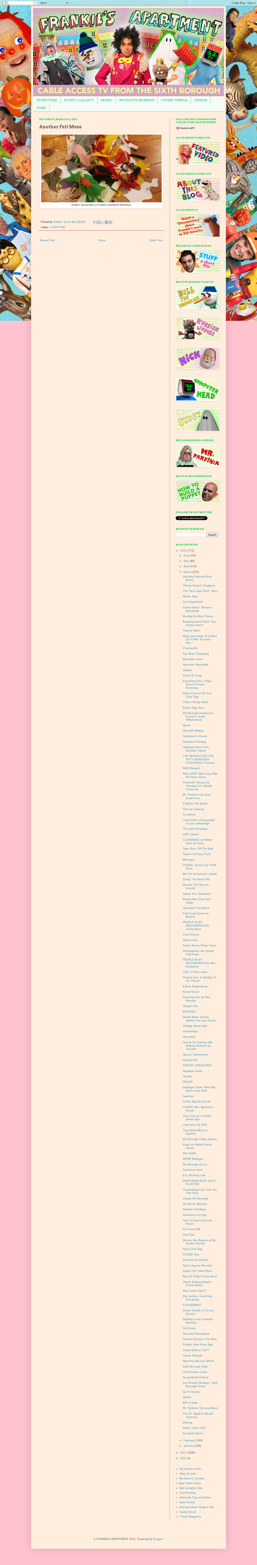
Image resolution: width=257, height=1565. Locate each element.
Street (186, 725)
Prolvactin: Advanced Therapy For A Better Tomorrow (197, 786)
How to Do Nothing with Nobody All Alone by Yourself (197, 1046)
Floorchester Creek (195, 1372)
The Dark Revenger (195, 828)
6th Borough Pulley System (200, 1139)
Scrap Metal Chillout (195, 1377)
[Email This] (95, 222)
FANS (41, 108)
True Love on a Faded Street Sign (197, 1117)
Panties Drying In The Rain (200, 1339)
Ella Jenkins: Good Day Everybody (197, 1298)
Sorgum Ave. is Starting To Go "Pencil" (199, 979)
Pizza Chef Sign (193, 1249)
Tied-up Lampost (193, 809)
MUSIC (106, 100)
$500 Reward (191, 768)
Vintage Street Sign (195, 1025)
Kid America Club (190, 1468)
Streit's (187, 1397)
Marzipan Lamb (193, 659)
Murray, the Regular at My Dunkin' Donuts (199, 1242)
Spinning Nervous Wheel (198, 1360)
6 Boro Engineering (195, 986)
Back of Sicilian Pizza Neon (200, 1276)
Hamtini (187, 1076)
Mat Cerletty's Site (190, 1488)
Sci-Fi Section (191, 1391)
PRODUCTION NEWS (136, 100)
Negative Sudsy (193, 1071)
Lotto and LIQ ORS (195, 1124)
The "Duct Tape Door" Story (200, 591)
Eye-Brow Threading (196, 653)
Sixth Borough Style (195, 1366)
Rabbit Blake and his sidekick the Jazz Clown (199, 1018)
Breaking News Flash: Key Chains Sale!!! (199, 623)
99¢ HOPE (189, 1153)
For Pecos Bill (191, 1229)
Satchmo (188, 1096)
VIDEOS (200, 100)
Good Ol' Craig (192, 675)
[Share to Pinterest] (110, 222)
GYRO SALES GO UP (196, 1101)
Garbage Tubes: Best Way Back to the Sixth (199, 1089)
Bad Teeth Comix (190, 1483)
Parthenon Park (193, 1169)
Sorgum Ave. (191, 1006)
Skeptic (187, 670)
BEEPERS (189, 1011)
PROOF (188, 1081)
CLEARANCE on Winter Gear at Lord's (198, 841)
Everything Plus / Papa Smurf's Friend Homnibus (197, 684)
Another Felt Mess (194, 1209)
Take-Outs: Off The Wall (198, 848)
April (187, 566)
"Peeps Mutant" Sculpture (199, 585)
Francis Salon (191, 630)
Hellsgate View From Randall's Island (196, 749)
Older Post (156, 240)
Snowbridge (190, 1031)
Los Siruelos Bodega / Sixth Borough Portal (200, 1384)
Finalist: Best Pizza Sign (198, 1344)
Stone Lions (190, 940)
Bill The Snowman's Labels (200, 873)
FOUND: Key (191, 1254)
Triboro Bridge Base (195, 702)
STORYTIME (46, 100)
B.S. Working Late (194, 1175)
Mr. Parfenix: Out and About (200, 1408)
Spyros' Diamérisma (195, 1054)
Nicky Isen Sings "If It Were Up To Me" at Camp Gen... (200, 639)
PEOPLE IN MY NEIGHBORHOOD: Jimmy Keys (196, 926)
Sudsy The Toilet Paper (197, 1270)
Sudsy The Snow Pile (196, 879)
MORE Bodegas (193, 1158)
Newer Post (47, 240)
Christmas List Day (195, 1215)
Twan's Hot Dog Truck (197, 854)
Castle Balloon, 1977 (196, 1350)
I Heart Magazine (190, 1516)
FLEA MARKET (192, 1305)
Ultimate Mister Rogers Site (196, 1507)
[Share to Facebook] (107, 222)
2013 (183, 550)
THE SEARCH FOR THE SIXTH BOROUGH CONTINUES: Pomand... (200, 759)
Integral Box (190, 1060)
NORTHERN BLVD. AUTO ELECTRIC (199, 1182)
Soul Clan (189, 1234)
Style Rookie (187, 1502)
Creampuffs (190, 648)
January (189, 1445)
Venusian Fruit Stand (196, 908)
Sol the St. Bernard (195, 1203)
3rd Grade (189, 1328)
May (187, 560)
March (188, 571)
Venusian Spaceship (195, 664)
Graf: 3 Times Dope (195, 971)
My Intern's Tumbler (192, 1478)
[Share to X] (103, 222)
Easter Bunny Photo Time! (199, 945)
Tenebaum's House (195, 736)
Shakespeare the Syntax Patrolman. (198, 952)
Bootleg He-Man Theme (198, 616)
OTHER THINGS (174, 100)
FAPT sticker (191, 834)
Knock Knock (191, 991)
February (190, 1440)
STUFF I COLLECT (79, 100)
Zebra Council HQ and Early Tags (197, 695)
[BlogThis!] (99, 222)
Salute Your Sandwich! (197, 893)
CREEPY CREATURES (197, 1065)
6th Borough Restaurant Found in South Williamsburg (198, 716)
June (187, 555)
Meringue (189, 859)
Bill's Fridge (190, 1402)
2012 (183, 1452)
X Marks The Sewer (195, 803)
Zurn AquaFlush (193, 601)
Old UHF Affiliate (193, 730)
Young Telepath (192, 1355)
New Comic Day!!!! (194, 1290)
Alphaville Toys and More (195, 1497)
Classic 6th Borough (195, 1198)
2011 (183, 1458)
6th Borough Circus (195, 1164)
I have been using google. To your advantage (199, 821)
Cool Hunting (187, 1492)
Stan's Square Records (197, 1265)
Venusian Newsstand (196, 1333)
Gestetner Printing (194, 741)
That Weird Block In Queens (195, 1132)
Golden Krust (187, 1511)
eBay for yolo (187, 1473)
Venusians (189, 1036)
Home (102, 240)
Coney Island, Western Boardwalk (197, 609)
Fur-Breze (189, 814)
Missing (187, 1422)
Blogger (158, 1539)
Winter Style (190, 596)
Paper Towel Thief (194, 1427)
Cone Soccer (191, 934)
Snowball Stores (193, 1433)
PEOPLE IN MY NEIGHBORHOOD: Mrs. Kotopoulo (199, 963)
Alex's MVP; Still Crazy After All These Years (200, 775)
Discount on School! (195, 1259)
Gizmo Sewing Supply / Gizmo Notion (197, 1283)
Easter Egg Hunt (193, 707)
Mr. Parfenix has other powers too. (197, 796)
